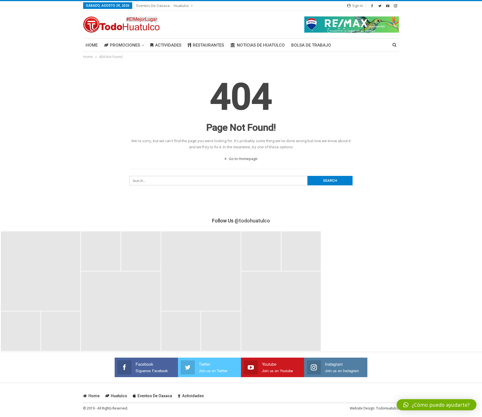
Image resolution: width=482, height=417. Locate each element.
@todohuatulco (252, 221)
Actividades (168, 45)
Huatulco (181, 5)
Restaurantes (208, 45)
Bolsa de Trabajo (311, 45)
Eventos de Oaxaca (153, 5)
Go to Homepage (242, 158)
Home (92, 45)
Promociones (125, 45)
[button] (436, 404)
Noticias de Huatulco (261, 45)
